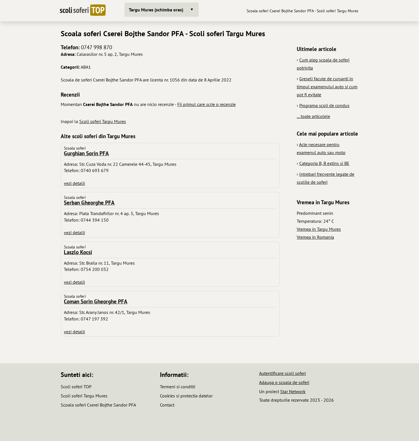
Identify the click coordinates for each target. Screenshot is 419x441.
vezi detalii (74, 183)
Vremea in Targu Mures (319, 229)
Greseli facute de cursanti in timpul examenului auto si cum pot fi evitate (327, 86)
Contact (167, 405)
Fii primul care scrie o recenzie (206, 104)
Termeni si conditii (177, 386)
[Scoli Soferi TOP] (82, 11)
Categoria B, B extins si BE (324, 163)
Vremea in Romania (315, 237)
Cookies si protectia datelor (186, 396)
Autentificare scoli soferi (282, 373)
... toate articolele (313, 116)
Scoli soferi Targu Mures (102, 121)
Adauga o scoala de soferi (284, 382)
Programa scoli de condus (324, 105)
